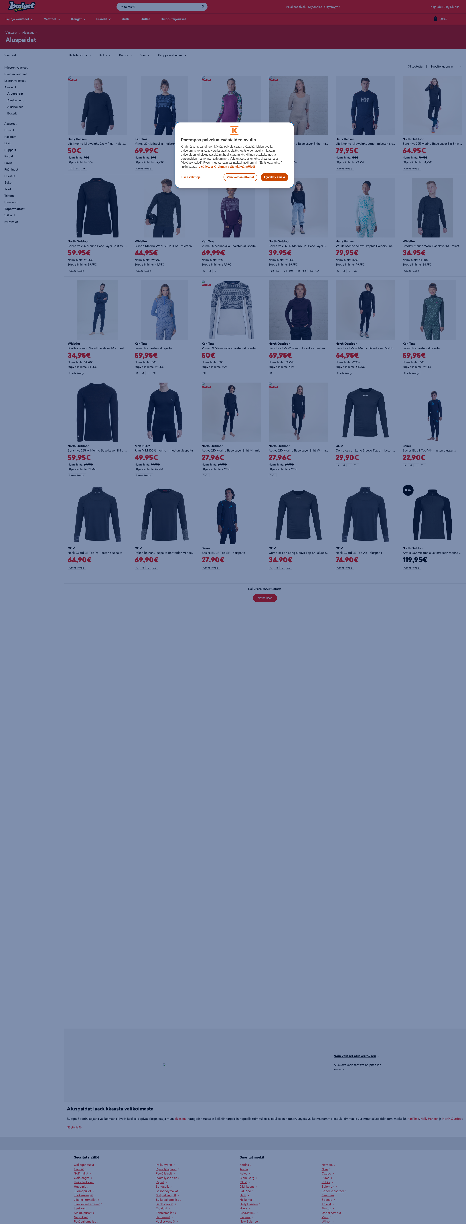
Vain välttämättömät (240, 177)
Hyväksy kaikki (274, 177)
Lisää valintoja (191, 177)
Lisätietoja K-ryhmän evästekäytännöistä (226, 166)
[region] (234, 155)
